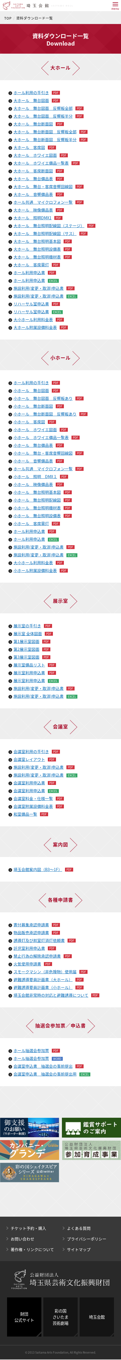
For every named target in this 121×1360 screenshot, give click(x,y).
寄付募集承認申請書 (31, 924)
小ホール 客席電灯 (31, 523)
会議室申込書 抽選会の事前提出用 (45, 1074)
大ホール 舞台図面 (31, 100)
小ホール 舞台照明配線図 (37, 500)
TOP (8, 18)
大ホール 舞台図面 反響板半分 (43, 116)
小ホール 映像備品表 (33, 484)
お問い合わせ (22, 1239)
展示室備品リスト (29, 665)
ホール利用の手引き (31, 92)
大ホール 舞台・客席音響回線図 (43, 186)
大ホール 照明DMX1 (32, 217)
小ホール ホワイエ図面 (35, 429)
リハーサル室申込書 (31, 304)
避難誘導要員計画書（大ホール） (43, 979)
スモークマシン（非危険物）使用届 (45, 971)
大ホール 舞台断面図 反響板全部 (45, 131)
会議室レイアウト (29, 759)
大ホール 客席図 (29, 147)
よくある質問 (79, 1228)
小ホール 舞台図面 (31, 390)
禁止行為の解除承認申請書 (37, 956)
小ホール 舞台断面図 (33, 406)
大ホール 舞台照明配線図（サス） (45, 233)
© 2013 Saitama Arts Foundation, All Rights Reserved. (60, 1352)
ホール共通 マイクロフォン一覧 (43, 202)
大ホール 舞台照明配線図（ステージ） (49, 225)
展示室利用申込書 (29, 672)
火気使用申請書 (27, 964)
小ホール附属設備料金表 (35, 570)
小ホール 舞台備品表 (33, 445)
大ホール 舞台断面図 (33, 124)
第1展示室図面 (26, 641)
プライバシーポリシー (86, 1239)
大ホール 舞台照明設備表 (37, 249)
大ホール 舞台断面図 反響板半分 (45, 139)
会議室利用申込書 (29, 782)
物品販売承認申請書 (31, 932)
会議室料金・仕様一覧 (33, 798)
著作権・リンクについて (32, 1249)
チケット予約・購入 (28, 1228)
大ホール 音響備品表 (33, 194)
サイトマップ (79, 1249)
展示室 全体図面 (28, 633)
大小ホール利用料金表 (33, 319)
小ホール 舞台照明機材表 (37, 508)
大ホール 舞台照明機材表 (37, 257)
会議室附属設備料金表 (33, 806)
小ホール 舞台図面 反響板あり (43, 398)
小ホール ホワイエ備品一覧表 (41, 437)
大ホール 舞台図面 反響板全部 (43, 108)
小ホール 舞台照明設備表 (37, 515)
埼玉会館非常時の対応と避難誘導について (51, 995)
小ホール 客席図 (29, 421)
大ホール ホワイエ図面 (35, 155)
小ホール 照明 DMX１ (35, 476)
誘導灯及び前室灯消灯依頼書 (39, 940)
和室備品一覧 (25, 814)
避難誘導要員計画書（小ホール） (43, 987)
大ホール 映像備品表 (33, 210)
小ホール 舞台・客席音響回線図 (43, 453)
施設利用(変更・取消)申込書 (39, 288)
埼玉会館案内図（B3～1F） (38, 869)
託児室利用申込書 (29, 948)
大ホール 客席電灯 (31, 264)
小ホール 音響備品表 (33, 461)
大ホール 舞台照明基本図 (37, 241)
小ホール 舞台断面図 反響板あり (45, 414)
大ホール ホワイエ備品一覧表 (41, 163)
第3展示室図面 (26, 657)
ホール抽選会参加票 (31, 1050)
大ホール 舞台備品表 (33, 178)
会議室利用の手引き (31, 751)
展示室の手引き (27, 625)
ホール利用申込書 (29, 272)
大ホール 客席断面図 (33, 171)
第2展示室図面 (26, 649)
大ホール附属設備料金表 (35, 327)
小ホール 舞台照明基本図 (37, 492)
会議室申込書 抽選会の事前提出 (43, 1066)
